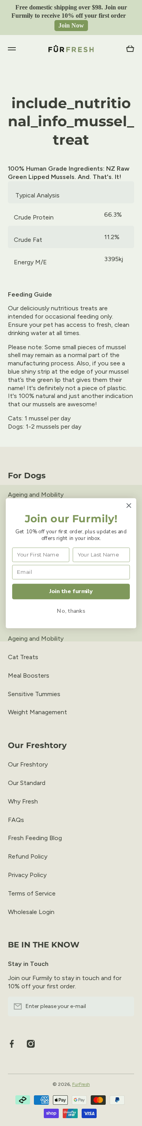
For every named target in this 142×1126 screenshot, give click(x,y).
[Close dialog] (129, 505)
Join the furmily (71, 591)
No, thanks (71, 611)
